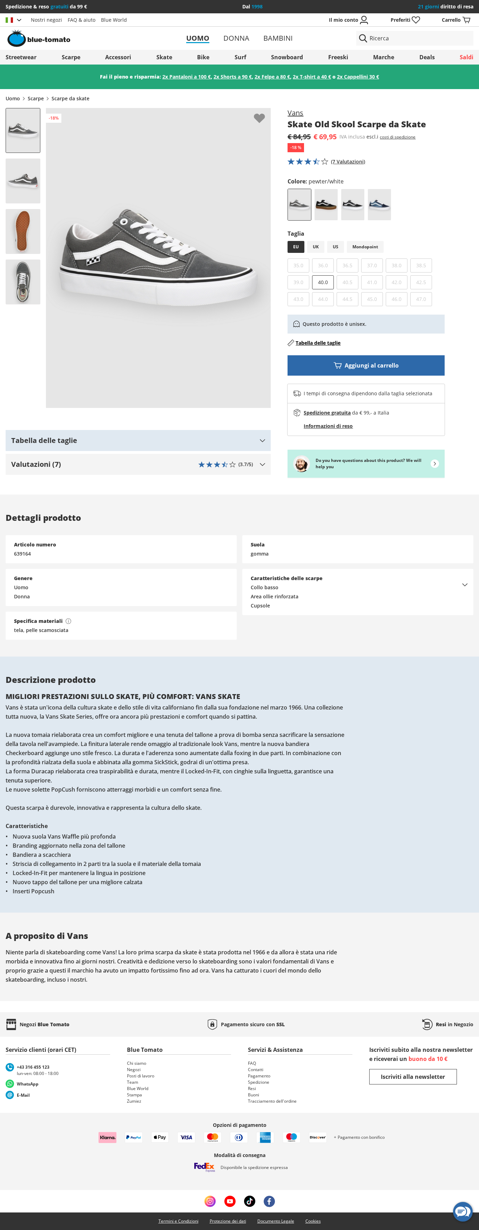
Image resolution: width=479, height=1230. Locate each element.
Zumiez (134, 1101)
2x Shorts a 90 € (233, 76)
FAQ (252, 1063)
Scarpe (71, 57)
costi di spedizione (398, 137)
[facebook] (269, 1201)
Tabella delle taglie (318, 343)
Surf (240, 57)
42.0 (399, 281)
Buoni (253, 1095)
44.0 (326, 298)
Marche (383, 57)
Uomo (197, 38)
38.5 (424, 265)
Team (132, 1082)
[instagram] (210, 1201)
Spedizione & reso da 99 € (46, 6)
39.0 (301, 281)
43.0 (301, 298)
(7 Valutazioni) (348, 161)
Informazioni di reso (328, 426)
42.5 (424, 281)
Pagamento (259, 1076)
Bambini (278, 38)
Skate (164, 57)
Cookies (313, 1221)
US (335, 247)
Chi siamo (136, 1063)
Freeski (338, 57)
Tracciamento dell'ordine (272, 1101)
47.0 (424, 298)
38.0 (399, 265)
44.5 (350, 298)
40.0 (323, 282)
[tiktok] (249, 1201)
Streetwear (21, 57)
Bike (203, 57)
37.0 (375, 265)
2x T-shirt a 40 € (312, 76)
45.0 (375, 298)
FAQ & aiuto (81, 19)
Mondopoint (365, 247)
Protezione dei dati (228, 1221)
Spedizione (258, 1082)
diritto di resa (445, 6)
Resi (252, 1088)
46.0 (399, 298)
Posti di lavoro (140, 1076)
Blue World (114, 19)
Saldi (466, 57)
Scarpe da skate (70, 98)
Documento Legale (275, 1221)
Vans (295, 112)
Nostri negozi (46, 19)
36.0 (326, 265)
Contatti (255, 1070)
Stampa (134, 1095)
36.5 (350, 265)
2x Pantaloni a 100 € (186, 76)
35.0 (301, 265)
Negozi (134, 1070)
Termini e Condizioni (178, 1221)
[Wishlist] (265, 113)
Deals (427, 57)
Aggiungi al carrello (372, 365)
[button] (138, 440)
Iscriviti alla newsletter (413, 1077)
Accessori (118, 57)
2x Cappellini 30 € (358, 76)
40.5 (350, 281)
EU (296, 247)
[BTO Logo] (82, 38)
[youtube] (230, 1201)
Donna (236, 38)
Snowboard (287, 57)
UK (316, 247)
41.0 (375, 281)
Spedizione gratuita (327, 412)
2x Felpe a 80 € (272, 76)
